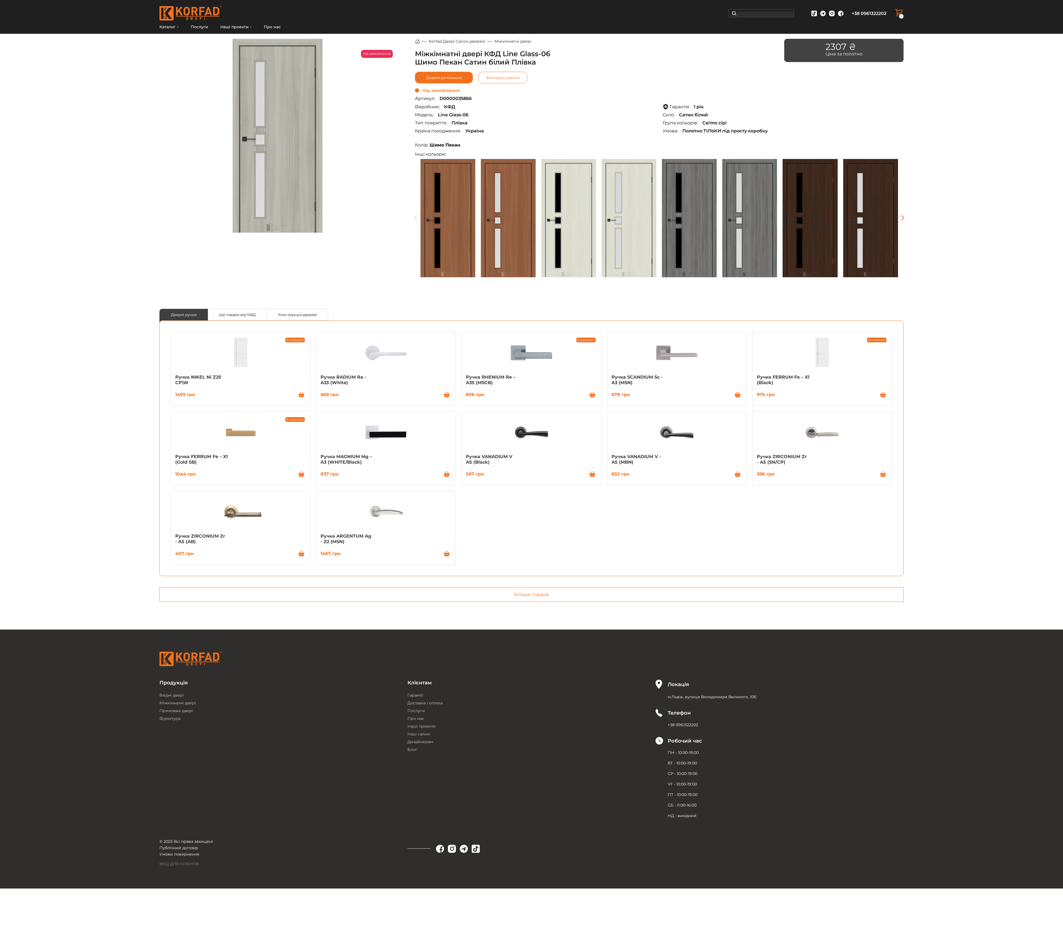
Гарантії (415, 695)
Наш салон (418, 733)
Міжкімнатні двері (513, 41)
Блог (412, 749)
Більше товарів (531, 594)
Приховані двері (176, 710)
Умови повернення (179, 854)
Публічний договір (178, 847)
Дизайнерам (420, 741)
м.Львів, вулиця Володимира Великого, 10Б (712, 696)
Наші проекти (421, 726)
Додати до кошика (443, 77)
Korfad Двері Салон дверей (457, 41)
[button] (902, 218)
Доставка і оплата (425, 702)
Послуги (199, 26)
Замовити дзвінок (503, 77)
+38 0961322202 (869, 13)
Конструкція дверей (297, 314)
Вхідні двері (171, 695)
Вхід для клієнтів (179, 863)
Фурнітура (169, 718)
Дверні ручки (184, 314)
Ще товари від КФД (237, 314)
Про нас (272, 26)
